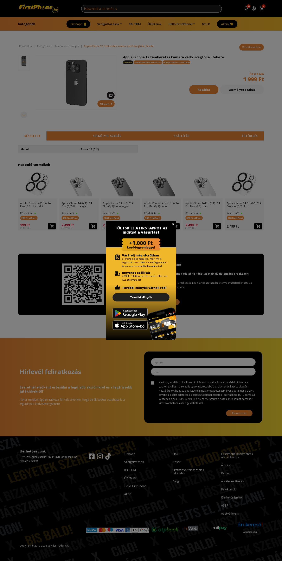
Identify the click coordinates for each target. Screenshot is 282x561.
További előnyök (141, 297)
